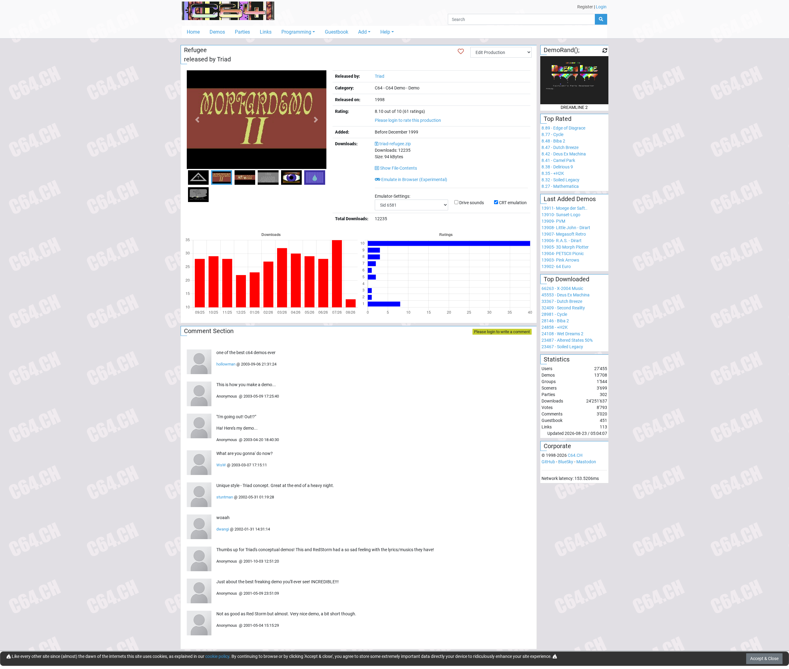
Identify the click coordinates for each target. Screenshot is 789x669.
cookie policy (217, 656)
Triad (224, 59)
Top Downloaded (566, 279)
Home (193, 32)
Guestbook (336, 32)
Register (585, 6)
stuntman (224, 497)
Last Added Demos (570, 199)
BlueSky (565, 461)
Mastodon (586, 461)
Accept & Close (764, 658)
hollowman (225, 364)
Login (601, 6)
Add (362, 32)
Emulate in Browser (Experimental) (413, 179)
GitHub (548, 461)
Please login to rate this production (408, 120)
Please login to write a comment (502, 331)
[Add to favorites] (461, 51)
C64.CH (575, 455)
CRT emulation (513, 202)
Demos (217, 32)
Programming (296, 32)
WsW (221, 465)
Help (385, 32)
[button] (197, 119)
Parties (242, 32)
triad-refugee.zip (395, 143)
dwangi (222, 529)
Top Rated (557, 118)
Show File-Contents (398, 168)
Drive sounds (471, 202)
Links (266, 32)
